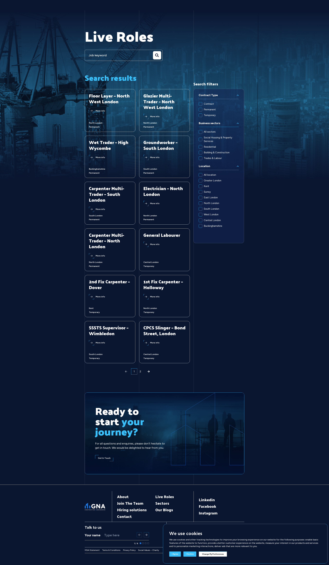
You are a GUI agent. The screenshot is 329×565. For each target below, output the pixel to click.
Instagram (208, 512)
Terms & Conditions (111, 550)
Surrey (207, 191)
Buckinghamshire (213, 225)
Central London (212, 220)
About (123, 496)
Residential (210, 146)
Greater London (212, 180)
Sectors (162, 503)
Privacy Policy (129, 550)
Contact (124, 516)
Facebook (207, 506)
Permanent (210, 109)
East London (211, 197)
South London (211, 208)
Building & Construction (217, 152)
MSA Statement (92, 550)
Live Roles (164, 496)
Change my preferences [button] (213, 554)
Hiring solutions (132, 509)
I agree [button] (175, 554)
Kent (206, 186)
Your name (92, 535)
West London (211, 214)
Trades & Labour (213, 158)
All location (210, 174)
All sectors (210, 131)
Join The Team (130, 503)
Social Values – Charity (148, 550)
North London (211, 203)
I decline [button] (190, 554)
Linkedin (207, 499)
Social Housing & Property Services (218, 139)
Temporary (210, 115)
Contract (209, 103)
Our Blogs (164, 509)
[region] (219, 166)
